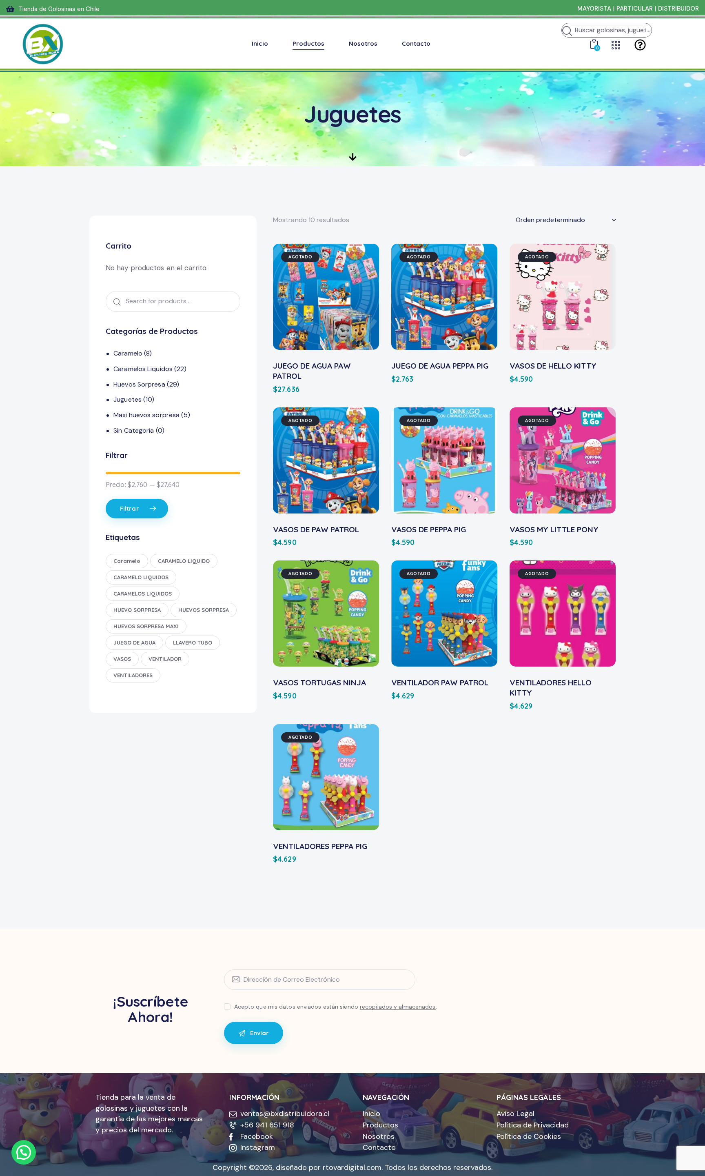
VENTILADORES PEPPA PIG (320, 846)
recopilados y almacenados (398, 1007)
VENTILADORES (133, 675)
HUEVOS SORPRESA (203, 610)
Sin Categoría (133, 430)
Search (115, 301)
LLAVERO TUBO (192, 642)
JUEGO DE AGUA (134, 642)
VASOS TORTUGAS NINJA (319, 682)
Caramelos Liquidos (143, 369)
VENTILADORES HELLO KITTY (551, 688)
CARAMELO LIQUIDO (184, 561)
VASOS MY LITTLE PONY (554, 529)
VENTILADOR (165, 659)
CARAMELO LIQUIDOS (140, 577)
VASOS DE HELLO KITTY (553, 366)
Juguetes (127, 399)
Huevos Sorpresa (139, 384)
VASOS (122, 659)
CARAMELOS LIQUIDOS (142, 593)
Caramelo (127, 353)
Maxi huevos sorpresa (146, 415)
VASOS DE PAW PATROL (316, 529)
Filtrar (129, 508)
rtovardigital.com (352, 1167)
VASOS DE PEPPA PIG (428, 529)
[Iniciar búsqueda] (567, 31)
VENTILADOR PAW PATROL (439, 682)
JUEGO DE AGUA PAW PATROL (312, 371)
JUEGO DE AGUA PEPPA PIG (439, 366)
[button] (23, 1152)
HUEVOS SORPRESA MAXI (146, 626)
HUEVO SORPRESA (137, 610)
